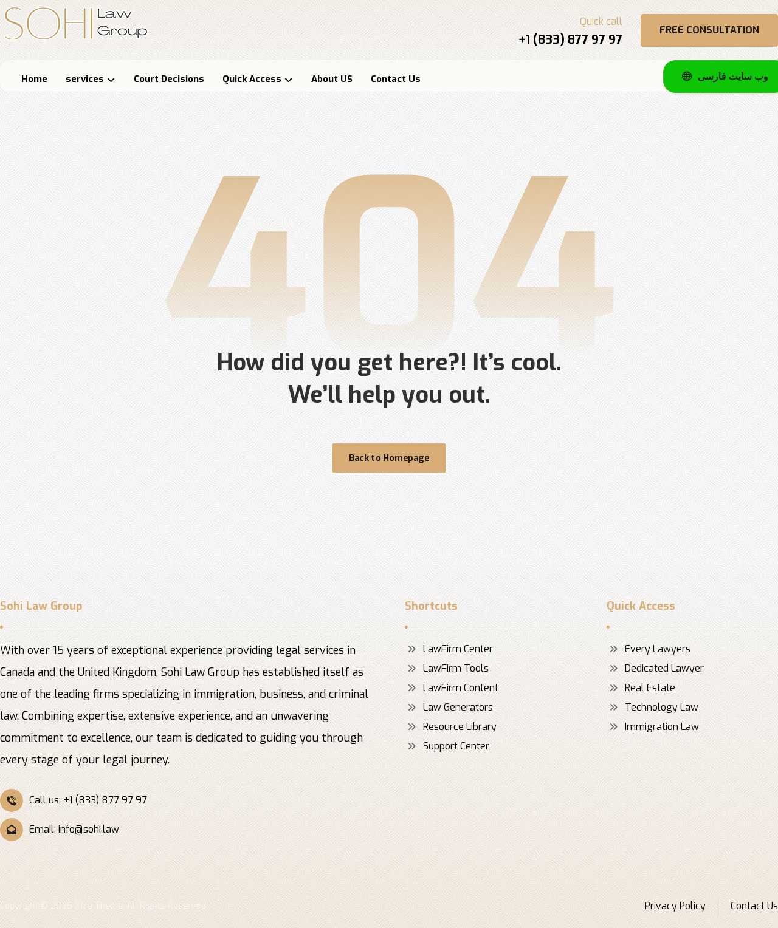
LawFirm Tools (456, 668)
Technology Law (661, 707)
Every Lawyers (657, 649)
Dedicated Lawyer (664, 668)
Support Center (456, 746)
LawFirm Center (458, 649)
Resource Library (460, 726)
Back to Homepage (389, 457)
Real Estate (650, 687)
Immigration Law (662, 726)
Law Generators (458, 707)
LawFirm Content (460, 687)
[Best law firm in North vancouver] (76, 23)
